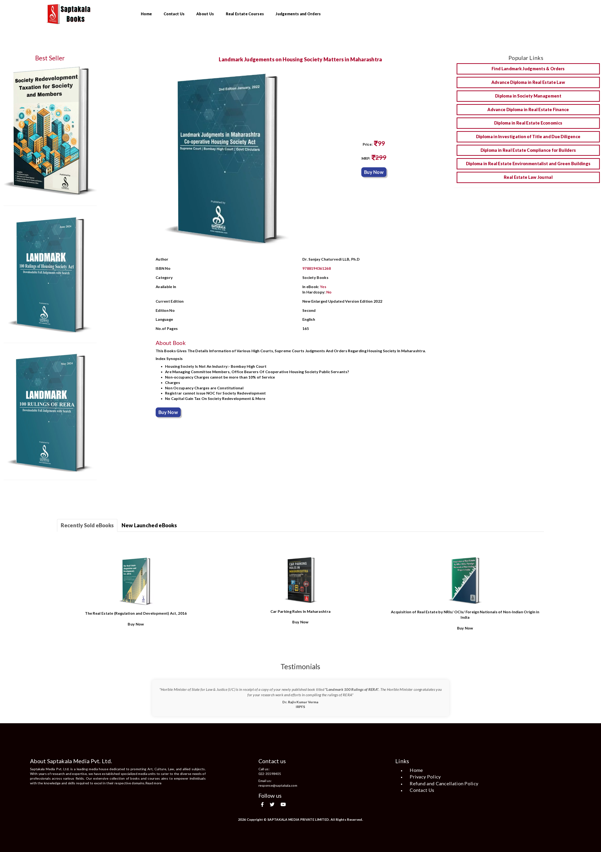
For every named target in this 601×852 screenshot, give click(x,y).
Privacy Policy (425, 776)
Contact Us (174, 14)
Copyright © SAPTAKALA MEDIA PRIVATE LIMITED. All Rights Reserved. (305, 819)
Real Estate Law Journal (528, 177)
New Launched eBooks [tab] (149, 525)
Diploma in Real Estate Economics (528, 122)
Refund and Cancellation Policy (444, 783)
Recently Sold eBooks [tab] (87, 525)
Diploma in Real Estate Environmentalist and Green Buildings (528, 163)
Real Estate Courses (245, 14)
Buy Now (374, 172)
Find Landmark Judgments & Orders (528, 68)
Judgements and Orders (298, 14)
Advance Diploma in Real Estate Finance (528, 109)
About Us (205, 14)
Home (146, 14)
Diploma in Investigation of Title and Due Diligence (528, 136)
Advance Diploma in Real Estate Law (528, 82)
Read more (153, 783)
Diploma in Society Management (528, 95)
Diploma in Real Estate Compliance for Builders (528, 150)
